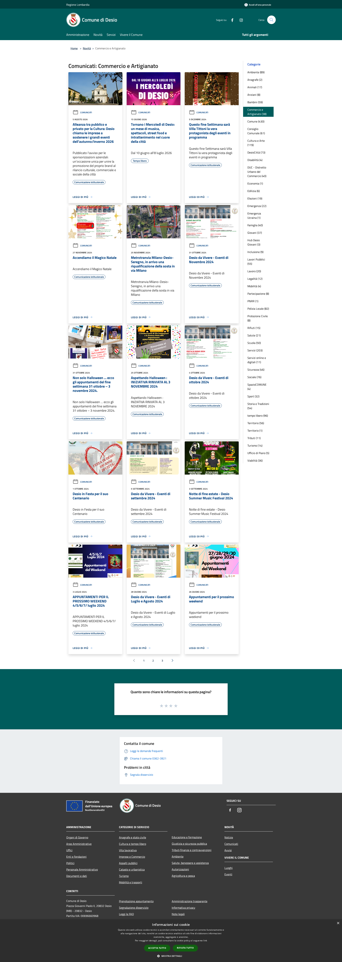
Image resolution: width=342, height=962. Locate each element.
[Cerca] (271, 20)
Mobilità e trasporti (130, 882)
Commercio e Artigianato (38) (256, 112)
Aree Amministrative (79, 844)
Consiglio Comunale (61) (256, 131)
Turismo (124, 876)
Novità (87, 48)
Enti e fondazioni (76, 856)
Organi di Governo (77, 837)
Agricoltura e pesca (183, 876)
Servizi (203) (255, 350)
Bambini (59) (255, 102)
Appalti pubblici (128, 863)
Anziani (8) (253, 95)
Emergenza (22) (256, 206)
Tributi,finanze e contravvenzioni (191, 850)
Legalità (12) (254, 279)
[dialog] (171, 940)
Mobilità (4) (254, 286)
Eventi (228, 874)
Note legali (178, 914)
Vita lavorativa (128, 850)
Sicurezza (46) (255, 369)
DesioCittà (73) (256, 152)
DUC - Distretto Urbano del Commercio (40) (256, 171)
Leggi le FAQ (126, 914)
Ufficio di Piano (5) (258, 453)
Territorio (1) (254, 430)
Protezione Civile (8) (257, 318)
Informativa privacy (183, 907)
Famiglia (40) (255, 225)
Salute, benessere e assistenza (190, 863)
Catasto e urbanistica (132, 869)
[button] (171, 956)
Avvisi (228, 850)
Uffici (69, 850)
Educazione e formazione (187, 837)
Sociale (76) (254, 377)
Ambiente (177, 856)
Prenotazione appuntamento (136, 901)
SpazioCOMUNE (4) (256, 386)
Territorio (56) (255, 423)
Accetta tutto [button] (157, 948)
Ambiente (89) (256, 72)
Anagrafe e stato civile (132, 837)
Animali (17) (254, 87)
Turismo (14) (254, 445)
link (205, 940)
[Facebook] (230, 19)
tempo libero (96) (257, 415)
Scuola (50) (254, 343)
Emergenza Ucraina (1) (254, 215)
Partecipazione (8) (258, 293)
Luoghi (228, 868)
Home (74, 48)
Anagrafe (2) (254, 80)
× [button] (338, 923)
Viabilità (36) (255, 460)
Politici (70, 863)
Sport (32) (253, 396)
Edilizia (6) (253, 191)
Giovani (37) (254, 233)
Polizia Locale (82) (258, 308)
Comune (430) (255, 121)
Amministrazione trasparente (189, 901)
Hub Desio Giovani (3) (253, 242)
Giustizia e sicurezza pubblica (189, 843)
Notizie (228, 837)
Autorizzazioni (180, 869)
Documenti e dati (76, 876)
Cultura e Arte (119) (256, 143)
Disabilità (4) (254, 160)
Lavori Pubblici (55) (256, 261)
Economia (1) (255, 183)
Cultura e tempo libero (132, 844)
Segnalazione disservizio (133, 907)
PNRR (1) (252, 301)
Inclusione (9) (255, 252)
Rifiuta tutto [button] (185, 947)
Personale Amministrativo (82, 869)
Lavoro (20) (254, 271)
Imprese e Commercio (132, 856)
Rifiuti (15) (253, 328)
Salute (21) (254, 335)
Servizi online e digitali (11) (256, 360)
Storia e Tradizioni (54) (258, 406)
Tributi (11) (254, 438)
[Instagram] (239, 19)
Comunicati (86, 112)
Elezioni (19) (254, 198)
